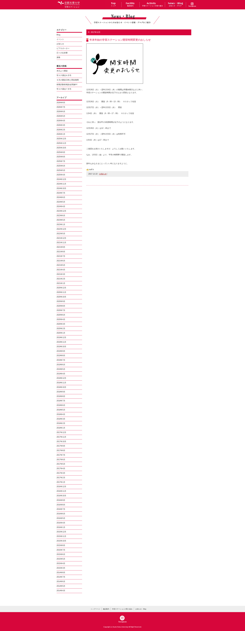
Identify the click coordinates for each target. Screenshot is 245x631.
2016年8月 (61, 505)
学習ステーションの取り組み (122, 609)
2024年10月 (61, 188)
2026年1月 (61, 134)
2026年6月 (61, 111)
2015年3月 (61, 568)
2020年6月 (61, 315)
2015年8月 (61, 545)
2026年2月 (61, 130)
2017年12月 (61, 432)
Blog (58, 35)
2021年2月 (61, 279)
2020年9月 (61, 301)
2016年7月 (61, 509)
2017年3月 (61, 473)
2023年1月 (61, 224)
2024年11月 (61, 184)
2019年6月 (61, 365)
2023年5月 (61, 220)
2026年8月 (61, 102)
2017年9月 (61, 446)
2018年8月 (61, 396)
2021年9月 (61, 247)
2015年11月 (61, 536)
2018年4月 (61, 414)
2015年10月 (61, 541)
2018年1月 (61, 428)
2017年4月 (61, 468)
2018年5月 (61, 410)
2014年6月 (61, 581)
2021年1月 (61, 283)
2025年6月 (61, 166)
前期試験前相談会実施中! (67, 84)
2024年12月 (61, 179)
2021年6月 (61, 261)
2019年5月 (61, 369)
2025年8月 (61, 157)
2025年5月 (61, 170)
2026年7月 (61, 107)
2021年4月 (61, 270)
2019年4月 (61, 374)
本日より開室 (62, 71)
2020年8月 (61, 306)
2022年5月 (61, 234)
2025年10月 (61, 148)
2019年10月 (61, 346)
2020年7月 (61, 310)
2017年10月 (61, 441)
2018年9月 (61, 392)
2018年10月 (61, 387)
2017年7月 (61, 455)
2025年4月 (61, 175)
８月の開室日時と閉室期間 (68, 80)
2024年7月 (61, 193)
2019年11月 (61, 342)
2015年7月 (61, 550)
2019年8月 (61, 355)
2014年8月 (61, 572)
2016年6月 (61, 514)
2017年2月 (61, 478)
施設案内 (106, 609)
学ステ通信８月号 (64, 75)
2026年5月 (61, 116)
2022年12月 (61, 229)
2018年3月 (61, 419)
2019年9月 (61, 351)
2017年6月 (61, 459)
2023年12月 (61, 211)
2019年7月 (61, 360)
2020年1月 (61, 333)
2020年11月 (61, 292)
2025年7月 (61, 161)
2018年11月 (61, 383)
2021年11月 (61, 242)
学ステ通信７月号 (64, 89)
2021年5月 (61, 265)
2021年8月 (61, 252)
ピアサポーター (63, 48)
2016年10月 (61, 496)
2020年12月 (61, 288)
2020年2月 (61, 328)
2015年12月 (61, 532)
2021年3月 (61, 274)
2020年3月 (61, 324)
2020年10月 (61, 297)
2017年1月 (61, 482)
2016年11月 (61, 491)
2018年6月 (61, 405)
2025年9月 (61, 152)
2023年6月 (61, 215)
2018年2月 (61, 423)
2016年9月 (61, 500)
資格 (58, 57)
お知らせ (103, 174)
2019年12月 (61, 337)
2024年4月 (61, 206)
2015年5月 (61, 559)
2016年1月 (61, 527)
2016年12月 (61, 486)
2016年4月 (61, 523)
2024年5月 (61, 202)
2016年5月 (61, 518)
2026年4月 (61, 121)
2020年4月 (61, 319)
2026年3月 (61, 125)
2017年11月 (61, 437)
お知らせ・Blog (140, 609)
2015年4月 (61, 563)
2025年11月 (61, 143)
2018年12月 (61, 378)
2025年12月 (61, 139)
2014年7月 (61, 577)
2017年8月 (61, 450)
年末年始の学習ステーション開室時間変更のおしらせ (120, 39)
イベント (60, 39)
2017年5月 (61, 464)
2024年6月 (61, 197)
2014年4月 (61, 591)
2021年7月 (61, 256)
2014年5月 (61, 586)
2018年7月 (61, 401)
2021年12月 (61, 238)
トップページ (95, 609)
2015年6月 (61, 554)
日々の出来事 (62, 53)
